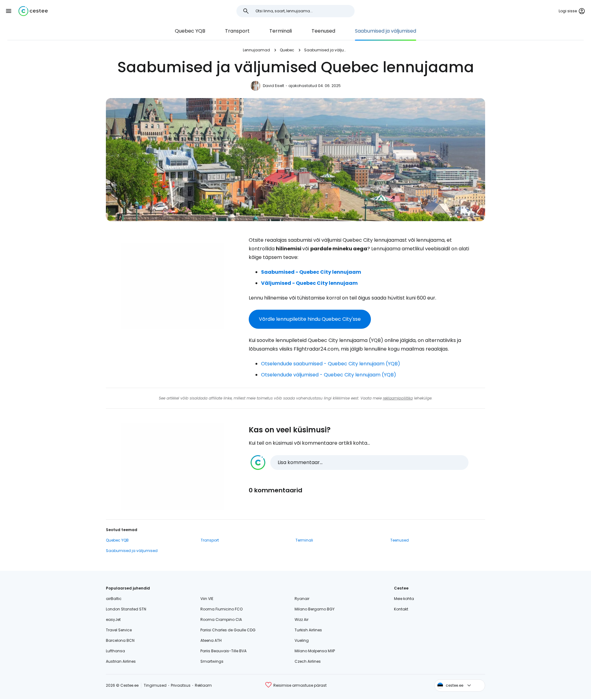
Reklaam (203, 685)
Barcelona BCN (120, 640)
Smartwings (211, 661)
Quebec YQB (190, 30)
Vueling (302, 640)
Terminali (280, 30)
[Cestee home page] (33, 11)
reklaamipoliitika (398, 398)
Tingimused (155, 685)
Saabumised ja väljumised (385, 30)
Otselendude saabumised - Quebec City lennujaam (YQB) (330, 363)
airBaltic (114, 598)
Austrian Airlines (121, 661)
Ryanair (302, 598)
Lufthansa (115, 650)
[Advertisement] (172, 286)
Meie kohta (404, 598)
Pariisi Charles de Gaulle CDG (227, 630)
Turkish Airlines (308, 630)
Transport (237, 30)
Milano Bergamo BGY (315, 609)
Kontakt (401, 609)
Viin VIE (206, 598)
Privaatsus (181, 685)
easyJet (113, 619)
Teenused (323, 30)
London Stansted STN (126, 609)
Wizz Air (301, 619)
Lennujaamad (256, 50)
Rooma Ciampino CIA (221, 619)
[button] (9, 11)
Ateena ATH (211, 640)
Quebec (287, 50)
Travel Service (119, 630)
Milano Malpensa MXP (315, 650)
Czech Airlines (308, 661)
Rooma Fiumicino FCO (221, 609)
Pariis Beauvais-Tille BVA (223, 650)
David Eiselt (273, 85)
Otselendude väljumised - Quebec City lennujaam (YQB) (328, 374)
